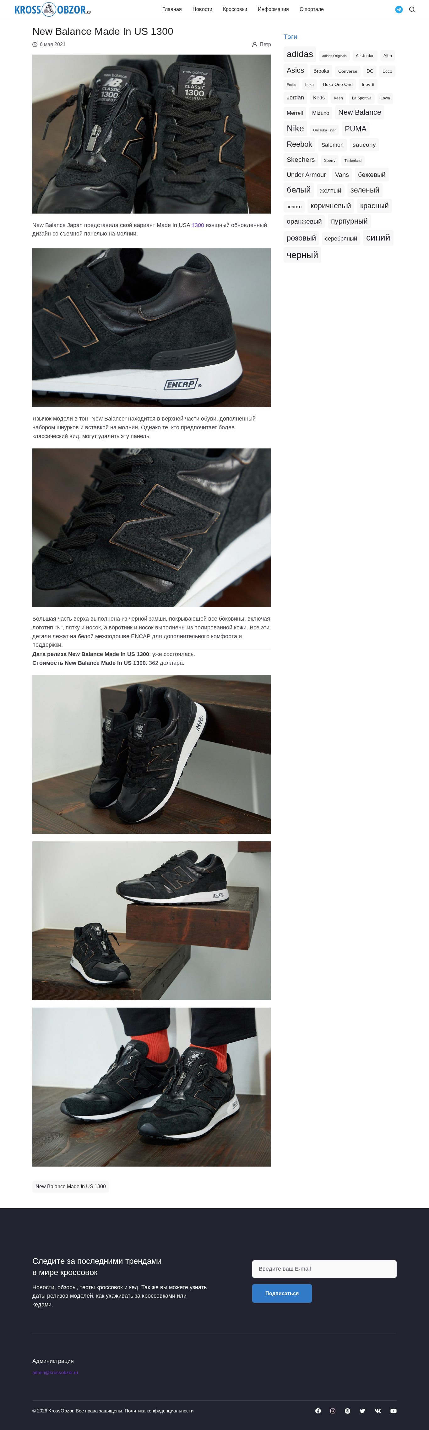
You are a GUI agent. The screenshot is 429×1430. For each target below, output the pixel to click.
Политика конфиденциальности (159, 1410)
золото (294, 206)
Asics (295, 70)
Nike (295, 128)
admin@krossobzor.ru (55, 1372)
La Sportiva (362, 98)
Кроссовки (235, 9)
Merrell (295, 113)
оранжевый (304, 221)
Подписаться (282, 1293)
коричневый (331, 206)
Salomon (332, 144)
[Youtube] (393, 1411)
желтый (330, 190)
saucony (364, 144)
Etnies (291, 85)
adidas (300, 54)
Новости (202, 9)
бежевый (372, 174)
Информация (273, 9)
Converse (347, 71)
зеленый (364, 190)
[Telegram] (399, 9)
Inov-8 (368, 84)
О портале (312, 9)
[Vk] (378, 1411)
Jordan (295, 97)
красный (374, 206)
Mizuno (320, 113)
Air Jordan (365, 56)
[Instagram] (332, 1411)
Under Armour (306, 174)
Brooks (321, 71)
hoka (309, 84)
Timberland (353, 160)
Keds (319, 97)
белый (299, 189)
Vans (342, 174)
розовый (301, 238)
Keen (338, 98)
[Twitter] (362, 1411)
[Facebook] (318, 1411)
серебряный (341, 239)
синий (378, 237)
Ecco (387, 71)
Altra (387, 55)
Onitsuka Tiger (324, 130)
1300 (198, 225)
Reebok (299, 144)
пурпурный (349, 221)
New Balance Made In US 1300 (70, 1186)
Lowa (385, 98)
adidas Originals (334, 56)
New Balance (359, 112)
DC (370, 71)
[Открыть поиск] (412, 9)
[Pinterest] (347, 1411)
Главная (172, 9)
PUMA (356, 128)
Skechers (301, 159)
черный (302, 255)
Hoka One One (338, 84)
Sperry (329, 160)
